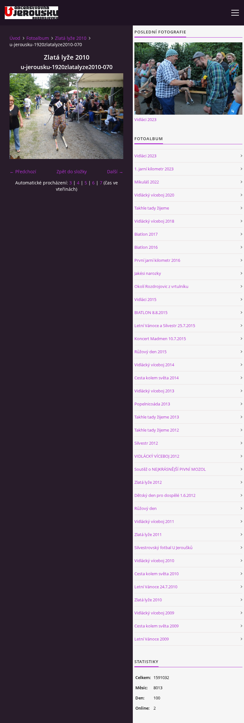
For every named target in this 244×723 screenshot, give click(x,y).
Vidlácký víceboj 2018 (154, 221)
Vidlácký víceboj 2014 (154, 365)
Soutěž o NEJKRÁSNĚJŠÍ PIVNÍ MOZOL (170, 469)
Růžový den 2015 (150, 351)
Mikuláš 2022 (146, 182)
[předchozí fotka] (20, 116)
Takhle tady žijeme (151, 208)
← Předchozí (23, 171)
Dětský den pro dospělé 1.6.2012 (164, 495)
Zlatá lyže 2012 (148, 482)
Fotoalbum (37, 38)
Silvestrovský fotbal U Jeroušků (163, 547)
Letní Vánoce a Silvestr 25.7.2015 (164, 325)
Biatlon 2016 (146, 247)
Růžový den (145, 508)
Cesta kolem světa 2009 (156, 626)
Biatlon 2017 (146, 234)
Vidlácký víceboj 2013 (154, 391)
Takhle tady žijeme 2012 (156, 430)
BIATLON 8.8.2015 (150, 312)
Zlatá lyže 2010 (70, 38)
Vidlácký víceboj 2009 (154, 613)
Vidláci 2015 (145, 299)
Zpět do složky (72, 171)
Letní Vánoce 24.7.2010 (155, 587)
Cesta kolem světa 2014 (156, 378)
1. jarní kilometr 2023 (153, 169)
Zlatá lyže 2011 (148, 534)
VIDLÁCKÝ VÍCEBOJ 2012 (156, 456)
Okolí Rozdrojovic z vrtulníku (161, 286)
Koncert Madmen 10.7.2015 (160, 338)
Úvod (15, 38)
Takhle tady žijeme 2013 (156, 417)
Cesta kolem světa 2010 (156, 573)
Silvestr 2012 (146, 443)
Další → (115, 171)
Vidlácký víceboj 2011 (154, 521)
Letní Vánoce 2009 (151, 639)
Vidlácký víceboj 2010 (154, 560)
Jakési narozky (147, 273)
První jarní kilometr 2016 (157, 260)
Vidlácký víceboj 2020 (154, 195)
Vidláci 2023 (145, 119)
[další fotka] (113, 116)
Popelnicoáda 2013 (152, 404)
